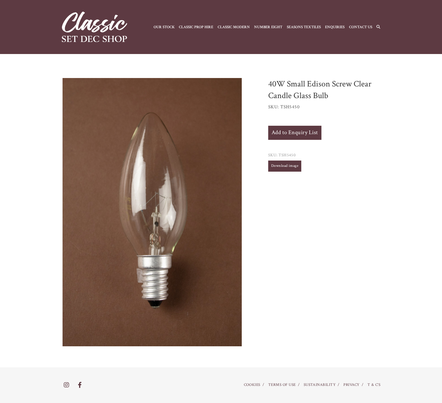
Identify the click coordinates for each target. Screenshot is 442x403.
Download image (285, 165)
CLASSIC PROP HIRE (196, 27)
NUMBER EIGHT (268, 27)
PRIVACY (351, 384)
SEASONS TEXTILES (304, 27)
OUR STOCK (164, 27)
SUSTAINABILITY (320, 384)
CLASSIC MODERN (234, 27)
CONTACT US (360, 27)
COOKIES (252, 384)
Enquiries (335, 27)
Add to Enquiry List (295, 132)
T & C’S (373, 384)
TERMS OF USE (282, 384)
